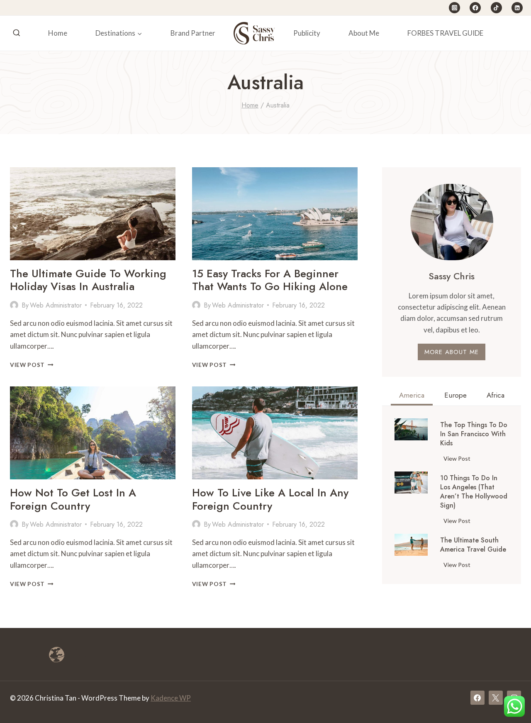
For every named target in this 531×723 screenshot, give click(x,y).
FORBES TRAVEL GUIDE (445, 33)
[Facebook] (475, 7)
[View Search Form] (16, 33)
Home (57, 33)
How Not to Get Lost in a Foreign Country (73, 499)
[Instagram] (454, 7)
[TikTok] (496, 7)
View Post (32, 365)
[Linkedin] (517, 7)
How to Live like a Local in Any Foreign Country (270, 499)
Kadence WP (171, 698)
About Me (363, 33)
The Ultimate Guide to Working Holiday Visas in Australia (88, 280)
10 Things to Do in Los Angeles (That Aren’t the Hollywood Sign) (473, 492)
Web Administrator (56, 305)
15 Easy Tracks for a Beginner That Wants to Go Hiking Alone (270, 280)
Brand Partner (193, 33)
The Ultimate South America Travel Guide (473, 545)
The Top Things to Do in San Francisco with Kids (473, 434)
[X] (496, 698)
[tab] (412, 396)
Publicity (306, 33)
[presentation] (411, 429)
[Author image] (14, 305)
